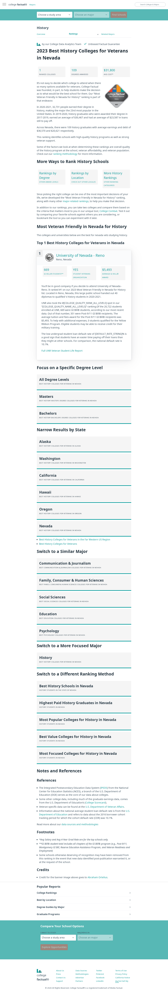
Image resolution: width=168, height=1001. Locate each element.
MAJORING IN (83, 932)
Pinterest (100, 974)
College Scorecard (95, 802)
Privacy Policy (121, 974)
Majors (32, 4)
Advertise (80, 977)
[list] (84, 34)
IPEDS (104, 787)
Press (58, 974)
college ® (17, 4)
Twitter (99, 970)
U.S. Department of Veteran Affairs (104, 806)
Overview (41, 34)
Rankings (73, 34)
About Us (60, 970)
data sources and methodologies (79, 824)
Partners (79, 981)
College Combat (108, 211)
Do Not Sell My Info (121, 981)
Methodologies (82, 974)
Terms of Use (121, 970)
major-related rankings (76, 201)
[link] (84, 34)
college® (43, 977)
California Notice (122, 977)
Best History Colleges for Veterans (58, 543)
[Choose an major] (91, 15)
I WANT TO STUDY (48, 932)
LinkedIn (100, 981)
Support (59, 981)
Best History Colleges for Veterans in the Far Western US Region (74, 539)
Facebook (100, 977)
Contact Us (60, 977)
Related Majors (108, 34)
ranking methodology (65, 154)
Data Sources (81, 970)
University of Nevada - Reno (80, 255)
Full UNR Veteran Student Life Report (62, 350)
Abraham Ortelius (97, 877)
